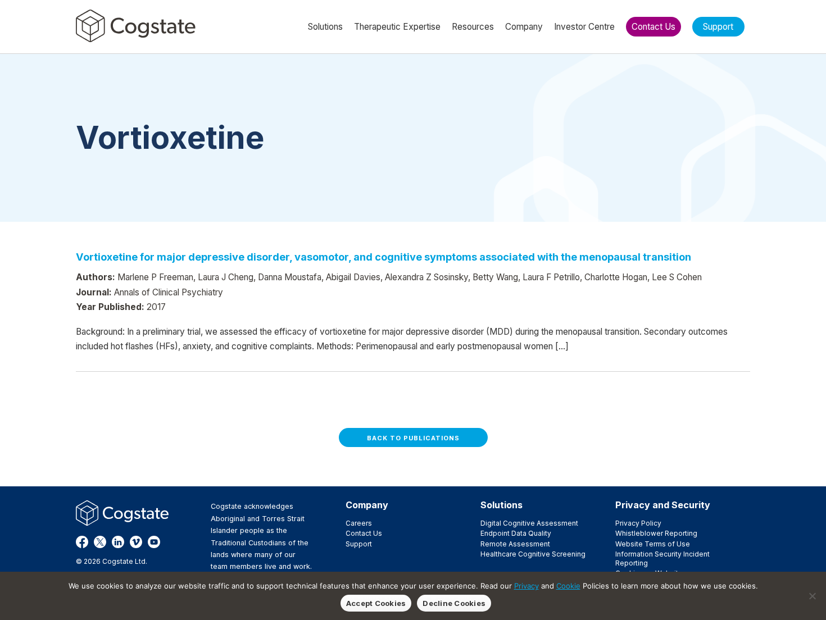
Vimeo (136, 542)
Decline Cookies (454, 603)
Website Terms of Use (652, 544)
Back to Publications (413, 438)
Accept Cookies (376, 603)
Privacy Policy (638, 523)
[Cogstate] (136, 26)
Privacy (526, 585)
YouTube (154, 542)
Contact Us (364, 533)
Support (359, 544)
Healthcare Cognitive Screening (533, 554)
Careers (359, 523)
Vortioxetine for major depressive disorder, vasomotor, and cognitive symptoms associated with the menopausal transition (383, 256)
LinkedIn (118, 542)
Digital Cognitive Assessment (529, 523)
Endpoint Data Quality (515, 533)
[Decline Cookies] (812, 595)
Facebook (82, 542)
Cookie (568, 585)
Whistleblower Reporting (656, 533)
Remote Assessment (515, 544)
